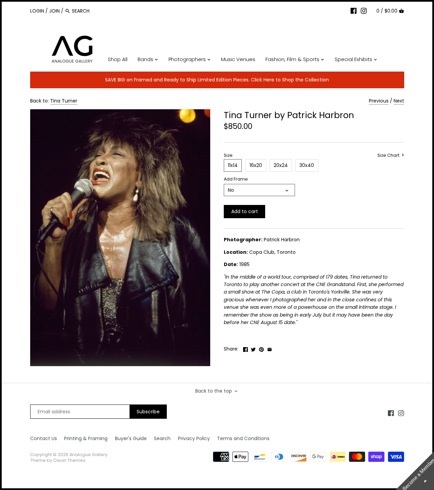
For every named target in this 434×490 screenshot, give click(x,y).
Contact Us (43, 438)
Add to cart (244, 211)
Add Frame (236, 179)
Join (54, 10)
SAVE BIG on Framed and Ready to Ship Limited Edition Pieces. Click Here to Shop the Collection (217, 79)
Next (399, 100)
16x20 (256, 165)
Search (162, 438)
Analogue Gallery (88, 454)
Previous (379, 100)
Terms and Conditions (243, 438)
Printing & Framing (85, 438)
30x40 (306, 165)
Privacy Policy (194, 438)
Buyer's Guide (131, 438)
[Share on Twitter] (253, 348)
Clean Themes (69, 460)
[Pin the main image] (261, 348)
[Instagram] (364, 10)
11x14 (233, 165)
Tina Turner (63, 100)
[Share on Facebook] (245, 348)
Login (37, 10)
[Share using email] (269, 348)
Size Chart (388, 155)
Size (228, 155)
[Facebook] (354, 10)
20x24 (281, 165)
